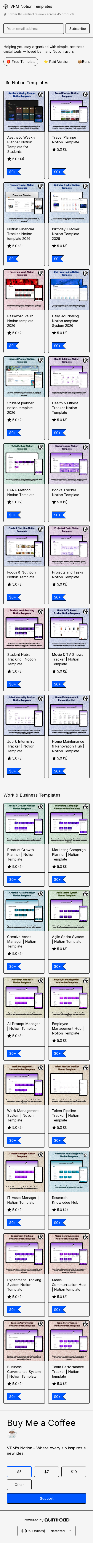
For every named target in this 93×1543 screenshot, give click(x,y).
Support (46, 1498)
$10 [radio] (74, 1472)
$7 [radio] (46, 1472)
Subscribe (77, 28)
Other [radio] (19, 1485)
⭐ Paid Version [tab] (56, 61)
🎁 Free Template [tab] (20, 61)
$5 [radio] (19, 1472)
